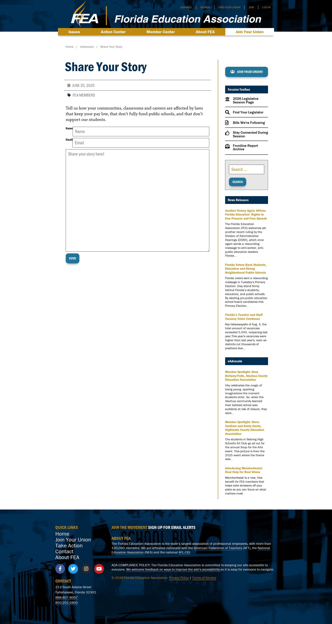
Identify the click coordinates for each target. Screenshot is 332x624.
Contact (64, 551)
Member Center (160, 31)
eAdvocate (235, 361)
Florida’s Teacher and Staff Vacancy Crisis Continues (244, 317)
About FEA (205, 31)
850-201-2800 (66, 602)
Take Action (69, 545)
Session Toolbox (239, 89)
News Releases (238, 200)
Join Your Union (250, 31)
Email (69, 139)
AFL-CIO (184, 552)
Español (186, 7)
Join (251, 7)
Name (69, 128)
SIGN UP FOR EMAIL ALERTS (171, 527)
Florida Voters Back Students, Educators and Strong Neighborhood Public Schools (245, 268)
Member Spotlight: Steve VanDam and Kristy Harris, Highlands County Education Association (244, 428)
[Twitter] (73, 569)
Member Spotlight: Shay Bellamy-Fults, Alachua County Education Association (246, 376)
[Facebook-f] (60, 569)
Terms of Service (204, 577)
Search (205, 7)
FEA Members (84, 95)
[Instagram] (86, 569)
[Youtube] (99, 569)
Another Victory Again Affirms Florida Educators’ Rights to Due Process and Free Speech (246, 214)
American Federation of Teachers (218, 548)
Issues (74, 31)
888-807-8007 (66, 597)
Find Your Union (229, 7)
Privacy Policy (179, 577)
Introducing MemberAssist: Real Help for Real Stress (243, 470)
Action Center (113, 31)
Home (62, 534)
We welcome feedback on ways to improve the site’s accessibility (173, 569)
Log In (266, 7)
